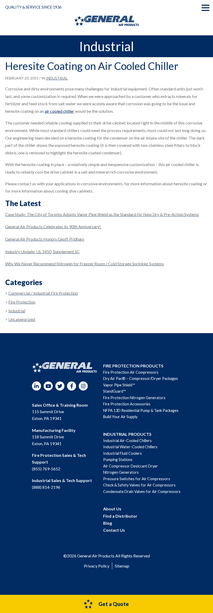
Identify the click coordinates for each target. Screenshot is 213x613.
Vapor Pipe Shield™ (119, 385)
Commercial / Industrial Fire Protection (43, 293)
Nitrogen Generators (121, 472)
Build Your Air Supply (120, 416)
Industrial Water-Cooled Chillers (130, 447)
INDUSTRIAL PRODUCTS (127, 434)
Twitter (59, 386)
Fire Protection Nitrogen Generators (134, 398)
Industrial (57, 78)
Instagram (83, 386)
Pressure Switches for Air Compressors (136, 479)
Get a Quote (113, 604)
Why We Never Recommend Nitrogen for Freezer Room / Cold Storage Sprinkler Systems (84, 263)
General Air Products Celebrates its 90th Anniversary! (53, 226)
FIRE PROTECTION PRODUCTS (133, 365)
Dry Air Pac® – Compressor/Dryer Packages (140, 378)
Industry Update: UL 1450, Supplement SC (42, 251)
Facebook (71, 386)
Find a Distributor (120, 515)
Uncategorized (21, 319)
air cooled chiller (59, 111)
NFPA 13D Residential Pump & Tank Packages (140, 410)
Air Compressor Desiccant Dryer (130, 466)
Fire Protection (21, 301)
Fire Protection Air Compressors (130, 372)
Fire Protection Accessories (126, 404)
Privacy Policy (96, 565)
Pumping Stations (117, 459)
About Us (112, 508)
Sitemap (122, 565)
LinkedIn (36, 386)
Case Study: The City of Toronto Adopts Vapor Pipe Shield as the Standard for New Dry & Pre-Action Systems (102, 214)
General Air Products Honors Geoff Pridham (44, 238)
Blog (107, 522)
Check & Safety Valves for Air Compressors (139, 485)
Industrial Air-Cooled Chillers (127, 440)
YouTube (48, 386)
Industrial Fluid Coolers (122, 453)
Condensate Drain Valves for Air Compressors (142, 491)
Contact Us (114, 530)
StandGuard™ (114, 391)
